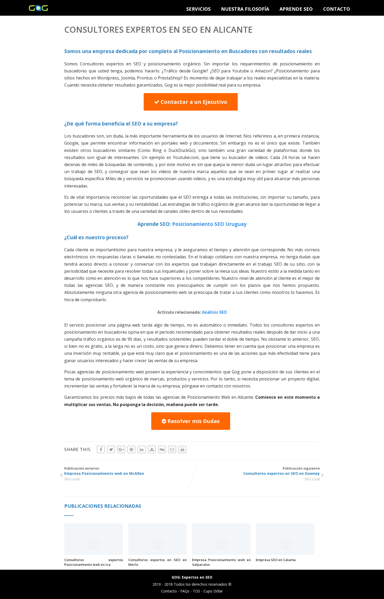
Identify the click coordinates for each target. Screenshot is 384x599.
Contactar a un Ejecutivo (193, 101)
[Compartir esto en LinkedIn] (142, 449)
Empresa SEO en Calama (276, 559)
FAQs (184, 591)
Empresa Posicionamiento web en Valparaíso (221, 562)
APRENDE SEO (296, 9)
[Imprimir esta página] (182, 449)
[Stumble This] (152, 449)
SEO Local (71, 479)
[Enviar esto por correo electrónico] (172, 449)
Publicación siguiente (281, 471)
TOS (196, 591)
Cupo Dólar (213, 591)
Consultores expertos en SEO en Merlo (157, 562)
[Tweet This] (111, 449)
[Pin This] (131, 449)
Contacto (169, 591)
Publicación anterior (104, 471)
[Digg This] (162, 449)
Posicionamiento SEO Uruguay (209, 224)
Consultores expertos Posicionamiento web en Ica (93, 562)
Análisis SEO (214, 312)
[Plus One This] (121, 449)
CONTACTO (336, 9)
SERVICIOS (198, 9)
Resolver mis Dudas (193, 421)
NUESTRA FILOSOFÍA (245, 9)
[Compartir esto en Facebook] (101, 449)
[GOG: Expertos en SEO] (38, 9)
